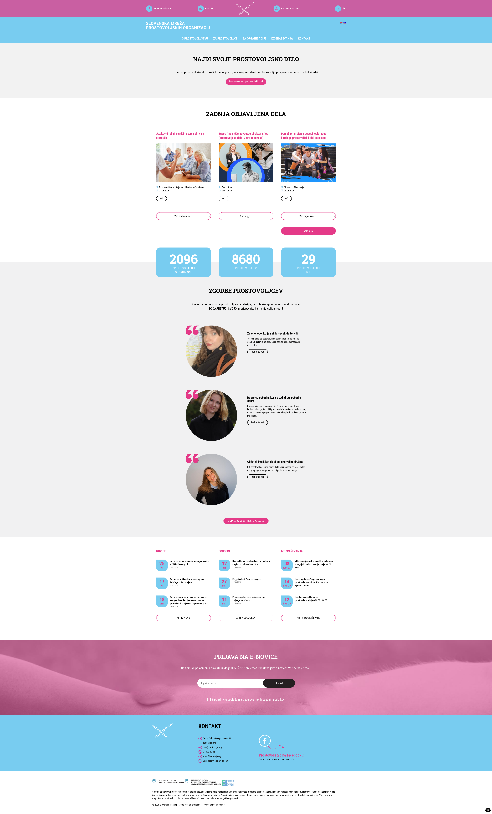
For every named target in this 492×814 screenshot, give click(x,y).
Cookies (221, 804)
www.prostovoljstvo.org (176, 791)
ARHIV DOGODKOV (245, 617)
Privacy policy (209, 804)
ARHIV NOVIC (184, 617)
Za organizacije (254, 38)
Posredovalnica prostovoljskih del (246, 81)
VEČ (161, 198)
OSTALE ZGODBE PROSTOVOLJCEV (246, 520)
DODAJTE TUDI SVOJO (223, 308)
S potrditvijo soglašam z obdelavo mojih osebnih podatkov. (248, 699)
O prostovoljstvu (195, 38)
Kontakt (304, 38)
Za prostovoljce (225, 38)
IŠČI (344, 8)
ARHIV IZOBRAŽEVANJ (308, 617)
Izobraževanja (282, 38)
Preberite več (257, 351)
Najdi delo (308, 230)
